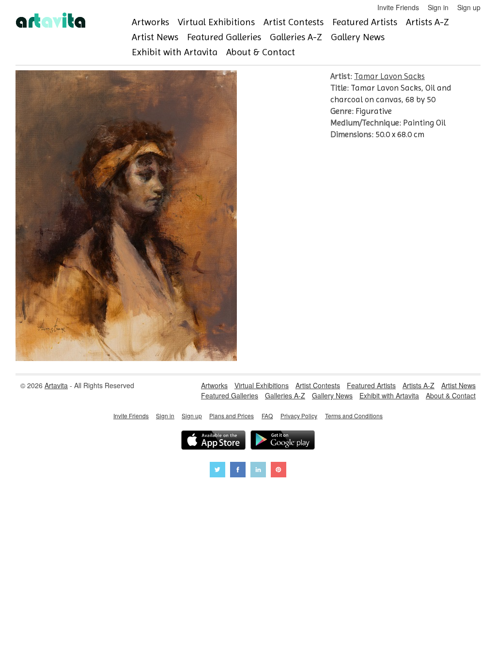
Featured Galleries (224, 37)
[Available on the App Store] (213, 441)
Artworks (150, 22)
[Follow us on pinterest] (278, 471)
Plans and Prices (231, 415)
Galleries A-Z (296, 37)
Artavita (56, 385)
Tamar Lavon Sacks (389, 76)
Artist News (155, 37)
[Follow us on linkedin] (258, 471)
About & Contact (260, 52)
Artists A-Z (427, 22)
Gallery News (358, 37)
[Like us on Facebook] (238, 471)
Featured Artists (364, 22)
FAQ (267, 415)
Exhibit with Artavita (174, 52)
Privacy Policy (298, 415)
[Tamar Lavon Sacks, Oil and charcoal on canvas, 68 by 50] (126, 358)
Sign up (468, 7)
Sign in (438, 7)
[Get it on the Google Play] (282, 441)
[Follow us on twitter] (217, 471)
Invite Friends (398, 7)
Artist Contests (294, 22)
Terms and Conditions (354, 415)
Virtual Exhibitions (216, 22)
